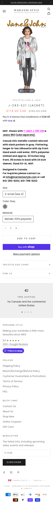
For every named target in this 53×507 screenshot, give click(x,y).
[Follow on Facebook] (4, 472)
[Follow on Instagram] (11, 472)
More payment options (26, 254)
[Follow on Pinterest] (18, 472)
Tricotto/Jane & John (26, 100)
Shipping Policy (11, 366)
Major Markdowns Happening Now (26, 2)
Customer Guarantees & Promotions (24, 376)
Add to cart (26, 238)
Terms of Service (12, 381)
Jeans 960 (9, 135)
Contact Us (9, 406)
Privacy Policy (11, 386)
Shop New (8, 416)
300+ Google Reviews (15, 344)
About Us (8, 411)
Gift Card (8, 426)
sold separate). (26, 135)
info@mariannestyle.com (21, 177)
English (38, 480)
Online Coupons (12, 421)
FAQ (5, 391)
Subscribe (14, 462)
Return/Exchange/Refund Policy (21, 371)
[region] (26, 298)
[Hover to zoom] (26, 55)
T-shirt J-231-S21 (33, 131)
